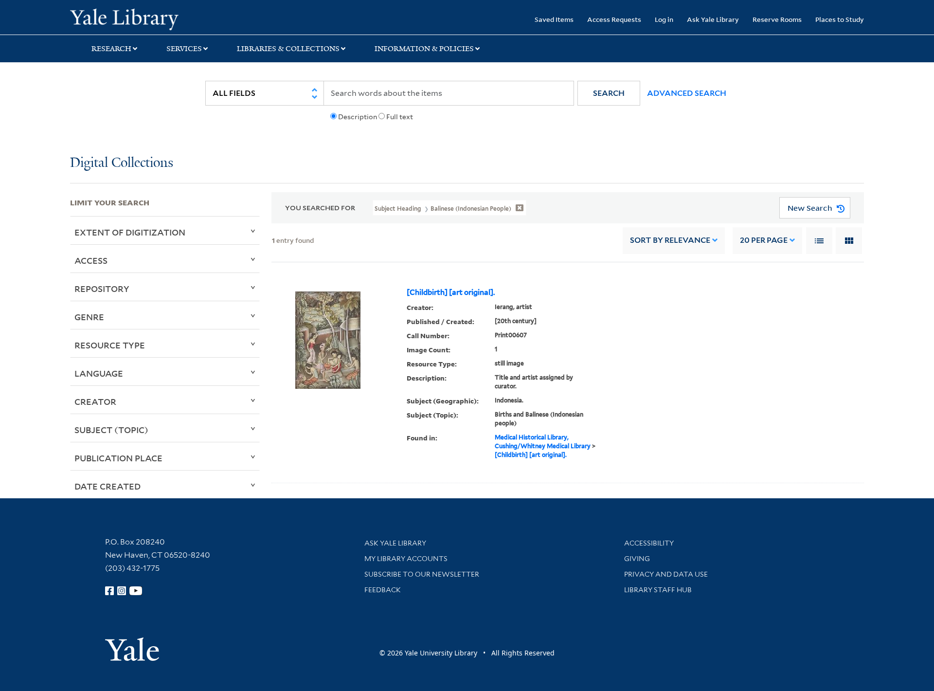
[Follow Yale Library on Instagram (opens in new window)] (121, 590)
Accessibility (649, 543)
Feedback (382, 590)
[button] (608, 93)
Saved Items (554, 19)
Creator (95, 401)
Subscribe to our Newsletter (421, 574)
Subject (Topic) (111, 430)
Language (98, 373)
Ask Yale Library (713, 19)
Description (357, 117)
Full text (399, 117)
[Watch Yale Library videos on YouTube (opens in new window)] (135, 590)
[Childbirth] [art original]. (451, 292)
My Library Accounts (406, 559)
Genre (89, 317)
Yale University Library (129, 18)
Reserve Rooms (777, 19)
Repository (101, 288)
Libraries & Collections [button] (288, 49)
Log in (664, 19)
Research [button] (111, 49)
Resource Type (109, 345)
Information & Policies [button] (424, 49)
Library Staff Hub (658, 590)
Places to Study (839, 19)
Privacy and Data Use (666, 574)
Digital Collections (121, 163)
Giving (637, 559)
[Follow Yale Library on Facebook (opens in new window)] (109, 590)
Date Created (107, 486)
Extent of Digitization (129, 232)
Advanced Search (686, 93)
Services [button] (184, 49)
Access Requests (614, 19)
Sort (670, 240)
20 (764, 240)
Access (91, 260)
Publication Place (118, 458)
